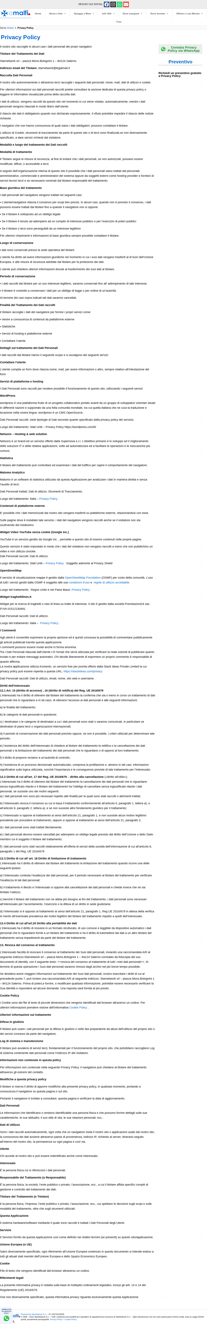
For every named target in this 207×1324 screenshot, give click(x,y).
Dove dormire (157, 13)
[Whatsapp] (119, 4)
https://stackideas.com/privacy (83, 671)
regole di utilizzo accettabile (111, 582)
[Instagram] (113, 4)
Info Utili (106, 13)
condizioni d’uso (79, 582)
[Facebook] (106, 4)
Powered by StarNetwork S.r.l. (34, 1314)
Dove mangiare (131, 13)
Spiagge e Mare (82, 13)
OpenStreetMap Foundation (83, 577)
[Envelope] (126, 4)
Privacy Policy (48, 498)
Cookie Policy (78, 1007)
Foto (119, 21)
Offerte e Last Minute (188, 13)
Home (38, 13)
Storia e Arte (56, 13)
